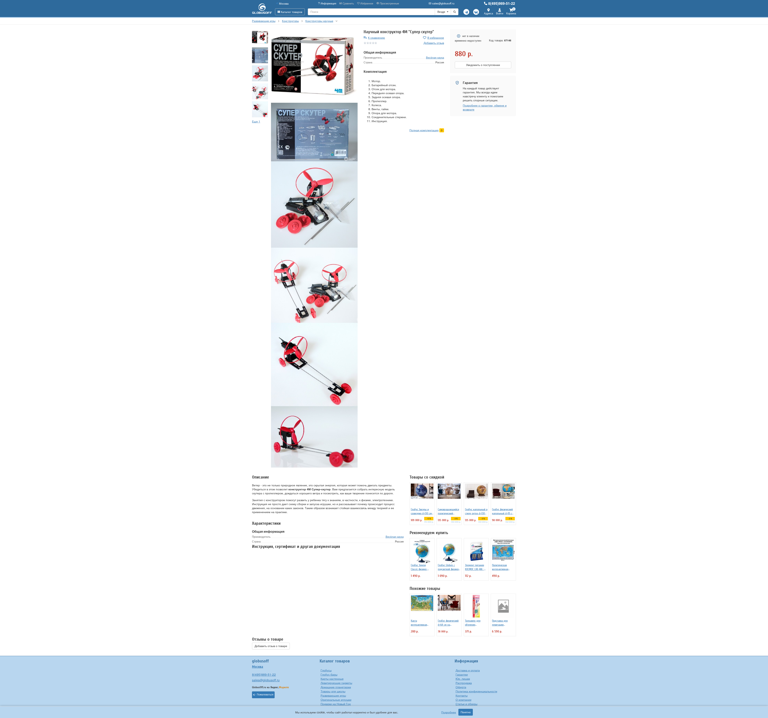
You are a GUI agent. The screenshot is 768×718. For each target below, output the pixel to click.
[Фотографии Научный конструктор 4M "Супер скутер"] (314, 66)
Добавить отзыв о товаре (271, 646)
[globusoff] (262, 8)
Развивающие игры (333, 695)
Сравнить (348, 3)
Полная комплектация (424, 130)
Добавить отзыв (434, 43)
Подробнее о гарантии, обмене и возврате (485, 107)
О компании (463, 700)
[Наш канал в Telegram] (466, 12)
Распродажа (464, 683)
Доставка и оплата (468, 670)
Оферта (461, 687)
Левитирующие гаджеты (336, 683)
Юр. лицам (463, 679)
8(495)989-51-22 (501, 3)
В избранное (435, 38)
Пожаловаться (265, 694)
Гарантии (462, 674)
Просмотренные (389, 3)
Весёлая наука (435, 57)
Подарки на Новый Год (336, 704)
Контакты (462, 695)
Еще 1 (256, 121)
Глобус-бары (329, 674)
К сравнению (376, 38)
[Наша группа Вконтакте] (476, 12)
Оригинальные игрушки (336, 700)
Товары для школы (333, 691)
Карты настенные (332, 679)
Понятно (466, 712)
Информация (328, 3)
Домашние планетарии (336, 687)
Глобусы (326, 670)
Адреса (488, 13)
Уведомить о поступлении (483, 65)
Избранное (366, 3)
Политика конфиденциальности (476, 691)
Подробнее (448, 712)
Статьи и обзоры (466, 704)
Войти (499, 13)
